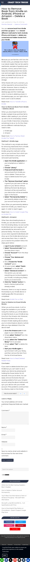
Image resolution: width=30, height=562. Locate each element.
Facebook (9, 522)
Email (4, 434)
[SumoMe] (28, 560)
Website (4, 442)
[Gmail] (15, 560)
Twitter (20, 522)
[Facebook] (6, 560)
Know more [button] (5, 551)
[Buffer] (19, 560)
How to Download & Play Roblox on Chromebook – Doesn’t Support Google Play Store (14, 510)
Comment (6, 410)
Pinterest (20, 525)
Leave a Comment (21, 24)
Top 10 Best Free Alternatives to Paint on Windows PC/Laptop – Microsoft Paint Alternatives (14, 497)
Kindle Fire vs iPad (16, 299)
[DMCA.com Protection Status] (5, 476)
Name (4, 427)
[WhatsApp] (2, 560)
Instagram (9, 525)
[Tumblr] (24, 560)
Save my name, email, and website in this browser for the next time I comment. (14, 453)
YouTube (15, 529)
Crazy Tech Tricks (18, 2)
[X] (11, 560)
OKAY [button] (4, 555)
